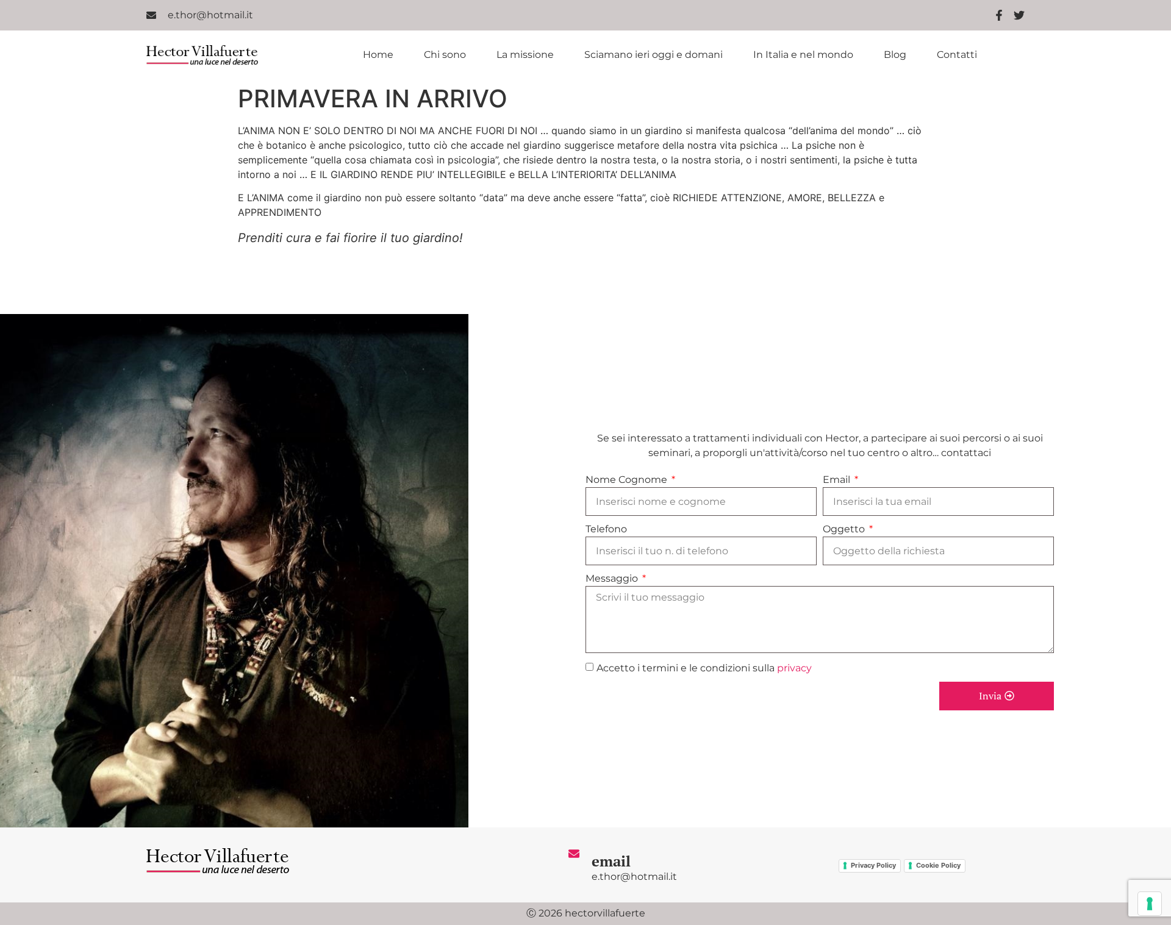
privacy (794, 668)
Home (378, 55)
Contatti (957, 55)
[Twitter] (1019, 15)
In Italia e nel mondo (803, 55)
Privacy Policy (873, 865)
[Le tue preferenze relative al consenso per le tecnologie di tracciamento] (1149, 903)
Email (838, 479)
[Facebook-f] (999, 15)
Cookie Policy (938, 865)
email (611, 861)
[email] (573, 853)
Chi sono (445, 55)
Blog (895, 55)
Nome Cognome (628, 479)
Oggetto (845, 529)
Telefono (606, 529)
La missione (525, 55)
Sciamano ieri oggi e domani (653, 55)
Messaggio (613, 578)
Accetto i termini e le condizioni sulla (704, 668)
